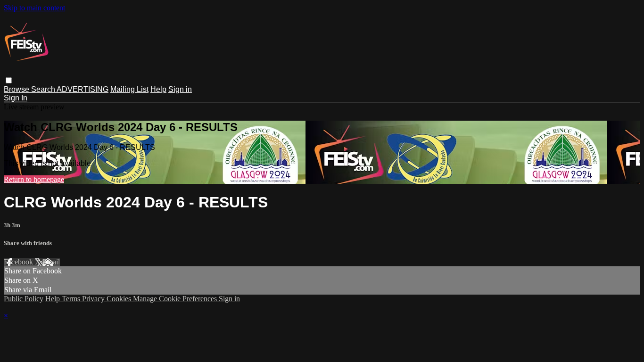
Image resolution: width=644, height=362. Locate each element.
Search (44, 89)
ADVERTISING (82, 89)
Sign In (15, 98)
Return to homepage (34, 179)
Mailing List (129, 89)
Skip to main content (34, 8)
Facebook (19, 262)
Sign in (180, 89)
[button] (9, 80)
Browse (17, 89)
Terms (72, 299)
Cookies (120, 299)
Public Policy (23, 299)
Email (51, 262)
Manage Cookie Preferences (176, 299)
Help (158, 89)
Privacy (94, 299)
